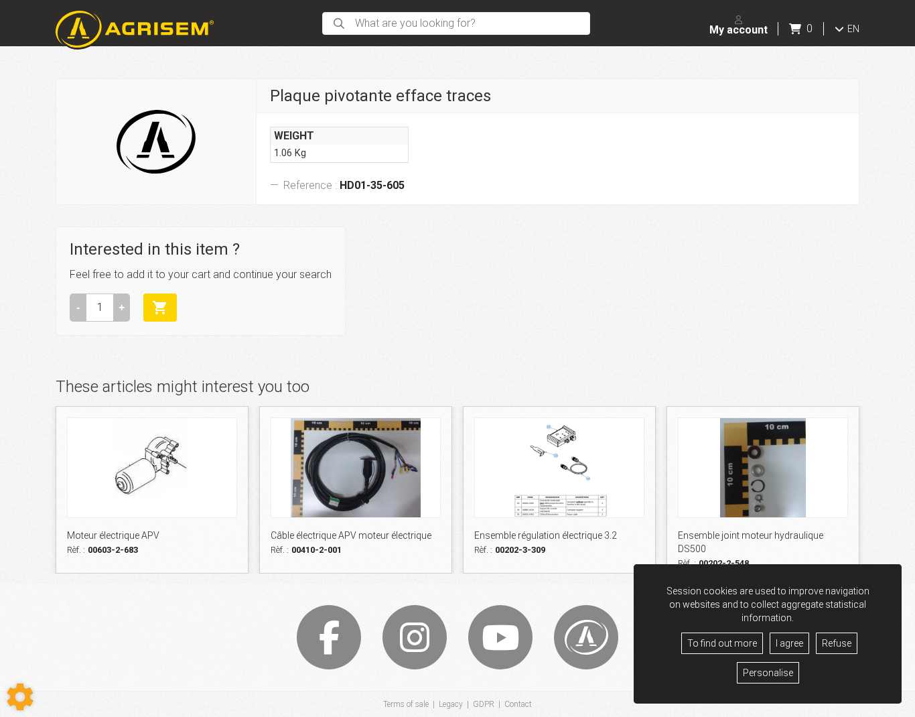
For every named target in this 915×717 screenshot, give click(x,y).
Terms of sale (406, 704)
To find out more (722, 643)
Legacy (451, 704)
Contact (518, 704)
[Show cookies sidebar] (20, 696)
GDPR (483, 704)
